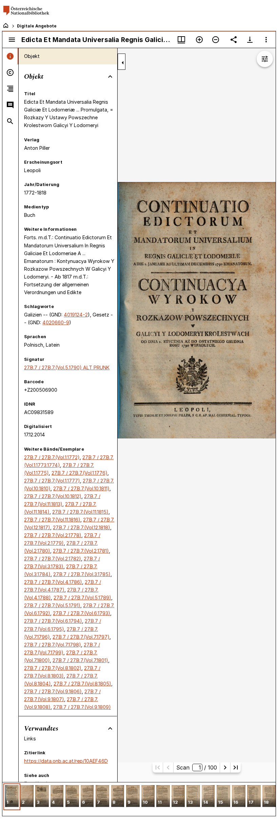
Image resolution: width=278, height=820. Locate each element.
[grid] (139, 799)
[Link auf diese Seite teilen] (233, 40)
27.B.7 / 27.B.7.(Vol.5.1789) (82, 597)
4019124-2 (76, 314)
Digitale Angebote (37, 25)
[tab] (10, 56)
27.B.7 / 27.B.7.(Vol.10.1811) (81, 488)
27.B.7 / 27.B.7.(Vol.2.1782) (52, 558)
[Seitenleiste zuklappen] (123, 63)
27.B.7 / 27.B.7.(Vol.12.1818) (81, 527)
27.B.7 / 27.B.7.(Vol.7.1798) (52, 645)
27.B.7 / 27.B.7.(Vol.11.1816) (52, 519)
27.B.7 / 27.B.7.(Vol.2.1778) (52, 535)
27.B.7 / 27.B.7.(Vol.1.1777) (52, 481)
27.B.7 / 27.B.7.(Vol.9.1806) (53, 691)
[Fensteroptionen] (266, 40)
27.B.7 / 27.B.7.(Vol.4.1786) (53, 582)
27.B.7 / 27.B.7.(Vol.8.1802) (52, 668)
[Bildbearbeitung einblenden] (265, 59)
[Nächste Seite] (225, 767)
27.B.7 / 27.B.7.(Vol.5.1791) (52, 605)
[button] (12, 796)
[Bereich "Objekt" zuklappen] (110, 76)
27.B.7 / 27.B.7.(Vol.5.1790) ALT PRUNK (67, 367)
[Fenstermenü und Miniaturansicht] (181, 40)
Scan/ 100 (196, 767)
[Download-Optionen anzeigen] (250, 40)
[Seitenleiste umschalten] (12, 40)
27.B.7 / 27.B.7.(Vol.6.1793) (81, 613)
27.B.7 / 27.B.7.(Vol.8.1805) (82, 683)
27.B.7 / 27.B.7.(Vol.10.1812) (52, 496)
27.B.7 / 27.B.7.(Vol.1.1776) (79, 473)
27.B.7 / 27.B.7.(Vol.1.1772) (52, 457)
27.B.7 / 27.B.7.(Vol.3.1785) (82, 574)
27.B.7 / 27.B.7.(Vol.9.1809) (82, 707)
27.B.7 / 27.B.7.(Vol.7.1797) (81, 637)
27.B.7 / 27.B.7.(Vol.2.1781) (81, 551)
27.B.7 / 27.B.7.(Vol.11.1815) (80, 512)
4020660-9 (55, 322)
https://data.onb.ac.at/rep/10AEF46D (66, 761)
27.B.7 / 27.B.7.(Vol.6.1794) (53, 621)
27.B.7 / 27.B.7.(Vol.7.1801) (80, 660)
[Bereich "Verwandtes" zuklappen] (110, 728)
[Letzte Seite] (236, 767)
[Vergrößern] (199, 40)
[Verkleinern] (215, 40)
